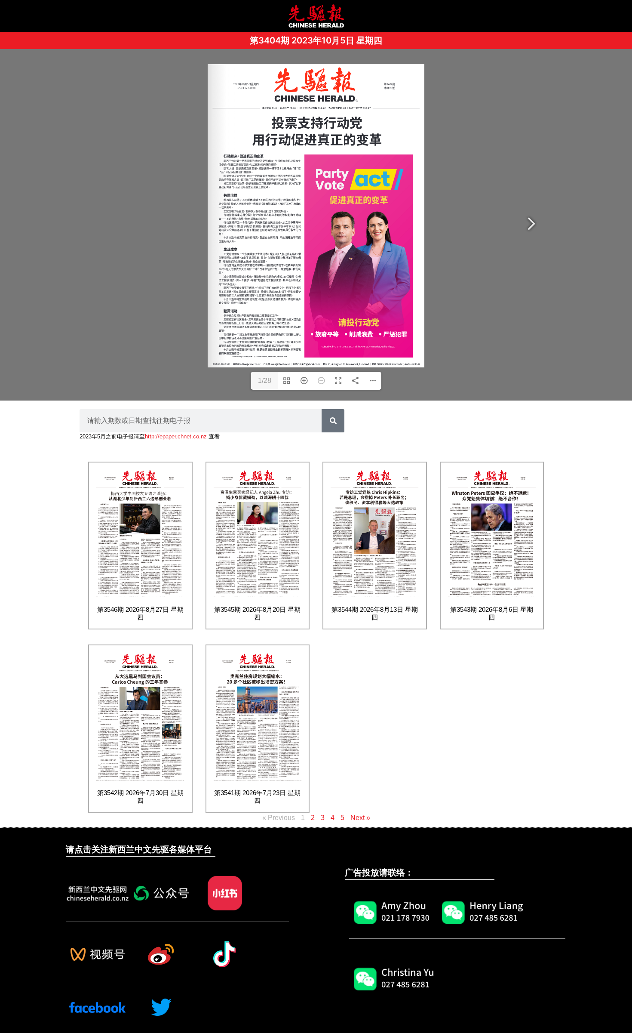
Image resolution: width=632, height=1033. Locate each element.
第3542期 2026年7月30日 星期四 (140, 796)
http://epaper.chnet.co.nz (176, 436)
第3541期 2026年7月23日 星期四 (257, 796)
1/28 (264, 380)
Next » (360, 817)
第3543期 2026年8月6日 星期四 (491, 613)
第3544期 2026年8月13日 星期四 (374, 613)
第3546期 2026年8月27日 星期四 (140, 613)
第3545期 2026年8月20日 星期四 (257, 613)
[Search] (333, 420)
